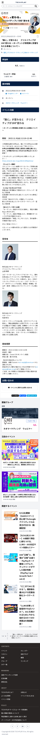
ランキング (24, 661)
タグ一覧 (4, 664)
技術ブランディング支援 (9, 675)
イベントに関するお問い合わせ (21, 387)
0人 (34, 424)
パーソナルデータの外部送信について (14, 720)
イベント (7, 636)
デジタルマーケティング (15, 52)
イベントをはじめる (27, 696)
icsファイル (25, 93)
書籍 (22, 657)
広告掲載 (4, 678)
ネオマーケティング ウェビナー (17, 103)
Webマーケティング (31, 52)
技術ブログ (24, 654)
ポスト (16, 395)
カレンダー (24, 651)
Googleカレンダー (13, 93)
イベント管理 (5, 699)
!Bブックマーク (32, 395)
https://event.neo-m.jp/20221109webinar (17, 161)
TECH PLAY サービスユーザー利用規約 (14, 710)
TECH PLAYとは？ (7, 692)
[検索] (36, 6)
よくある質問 (5, 696)
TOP (3, 636)
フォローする (31, 421)
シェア (23, 395)
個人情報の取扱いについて (10, 713)
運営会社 (4, 682)
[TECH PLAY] (21, 2)
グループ (4, 661)
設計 (5, 52)
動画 (2, 657)
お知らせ (24, 692)
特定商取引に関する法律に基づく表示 (14, 716)
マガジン (4, 654)
